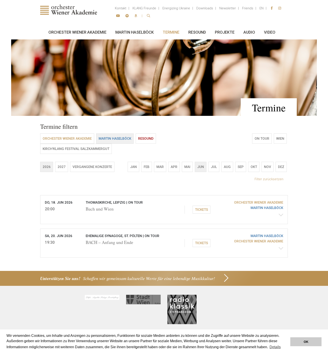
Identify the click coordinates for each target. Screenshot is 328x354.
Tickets (201, 210)
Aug (227, 167)
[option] (164, 77)
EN (261, 8)
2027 (62, 167)
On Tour (262, 139)
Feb (146, 167)
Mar (160, 167)
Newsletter (227, 8)
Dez (281, 167)
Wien (280, 139)
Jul (214, 167)
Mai (187, 167)
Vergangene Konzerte (92, 167)
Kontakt (120, 8)
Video (269, 32)
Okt (254, 167)
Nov (267, 167)
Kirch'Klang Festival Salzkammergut (76, 149)
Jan (133, 167)
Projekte (225, 32)
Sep (241, 167)
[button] (164, 209)
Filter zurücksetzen (269, 179)
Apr (174, 167)
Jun (200, 167)
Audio (249, 32)
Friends (247, 8)
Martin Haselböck (134, 32)
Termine (171, 32)
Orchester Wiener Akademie (77, 32)
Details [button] (275, 347)
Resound (197, 32)
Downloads (204, 8)
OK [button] (306, 342)
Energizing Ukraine (176, 8)
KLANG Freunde (144, 8)
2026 (47, 167)
